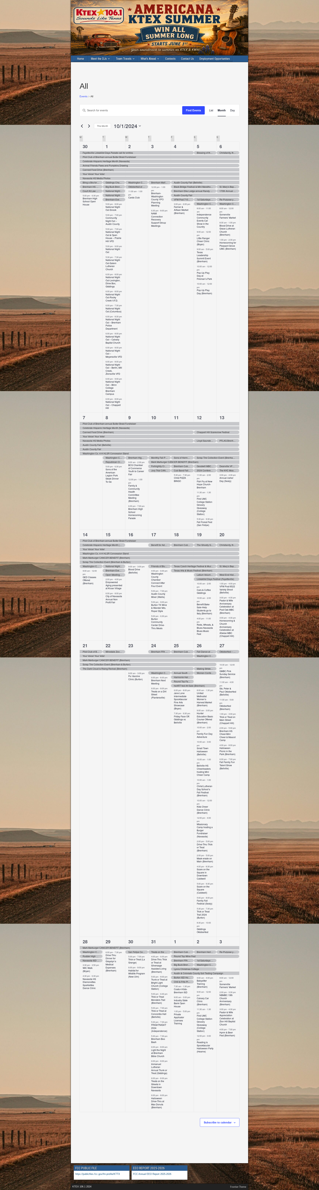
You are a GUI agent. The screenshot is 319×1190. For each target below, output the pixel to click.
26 (199, 645)
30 (85, 146)
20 (221, 534)
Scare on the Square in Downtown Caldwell (203, 874)
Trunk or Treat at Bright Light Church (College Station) (159, 984)
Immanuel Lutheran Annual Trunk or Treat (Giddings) (159, 1068)
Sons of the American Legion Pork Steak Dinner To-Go (112, 475)
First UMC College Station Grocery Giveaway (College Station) (204, 506)
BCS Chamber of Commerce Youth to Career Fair (136, 469)
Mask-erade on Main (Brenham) (205, 860)
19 (199, 534)
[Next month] (89, 126)
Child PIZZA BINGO (180, 479)
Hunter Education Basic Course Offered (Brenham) (205, 718)
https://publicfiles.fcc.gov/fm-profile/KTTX (97, 1174)
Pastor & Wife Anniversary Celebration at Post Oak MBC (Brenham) (226, 606)
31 (153, 941)
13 (221, 417)
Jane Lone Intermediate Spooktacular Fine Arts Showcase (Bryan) (180, 700)
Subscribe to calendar (217, 1122)
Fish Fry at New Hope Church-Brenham (204, 484)
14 (85, 534)
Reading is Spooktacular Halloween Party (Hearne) (205, 1047)
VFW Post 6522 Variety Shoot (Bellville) (227, 589)
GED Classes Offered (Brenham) (89, 580)
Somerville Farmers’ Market (227, 216)
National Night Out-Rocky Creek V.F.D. (113, 297)
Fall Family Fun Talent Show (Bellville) (227, 765)
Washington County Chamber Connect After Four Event (158, 579)
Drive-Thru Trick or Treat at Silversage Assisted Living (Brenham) (159, 965)
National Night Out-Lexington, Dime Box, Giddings (113, 282)
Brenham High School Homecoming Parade (135, 513)
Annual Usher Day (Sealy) (226, 479)
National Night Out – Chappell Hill (113, 404)
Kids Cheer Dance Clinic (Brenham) (203, 809)
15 (108, 534)
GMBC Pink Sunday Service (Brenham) (227, 674)
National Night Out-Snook (113, 208)
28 (85, 941)
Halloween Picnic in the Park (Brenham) (227, 751)
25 (176, 645)
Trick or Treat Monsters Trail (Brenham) (158, 999)
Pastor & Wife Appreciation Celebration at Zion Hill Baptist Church (227, 1018)
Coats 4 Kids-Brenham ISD (180, 991)
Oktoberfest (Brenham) (225, 707)
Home (80, 58)
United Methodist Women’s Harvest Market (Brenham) (204, 699)
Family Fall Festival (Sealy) (204, 902)
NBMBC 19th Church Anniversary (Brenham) (226, 999)
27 (221, 645)
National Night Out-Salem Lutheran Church (113, 264)
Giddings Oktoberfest (202, 930)
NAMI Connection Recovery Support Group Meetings (158, 219)
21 (85, 645)
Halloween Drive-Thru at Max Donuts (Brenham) (157, 1103)
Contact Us (187, 58)
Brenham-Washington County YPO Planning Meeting (157, 199)
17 (153, 534)
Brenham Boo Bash (158, 1040)
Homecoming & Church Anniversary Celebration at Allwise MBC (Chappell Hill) (227, 628)
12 (199, 417)
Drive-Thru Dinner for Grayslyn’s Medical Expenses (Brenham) (111, 962)
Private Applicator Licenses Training (179, 1019)
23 (130, 645)
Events (84, 96)
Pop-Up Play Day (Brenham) (204, 291)
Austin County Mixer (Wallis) (158, 595)
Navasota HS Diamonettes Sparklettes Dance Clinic (89, 983)
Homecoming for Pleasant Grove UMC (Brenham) (227, 245)
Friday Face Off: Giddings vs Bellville (182, 719)
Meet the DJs (99, 58)
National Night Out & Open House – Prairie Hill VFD (113, 236)
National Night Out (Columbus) (113, 310)
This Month (102, 125)
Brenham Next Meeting (158, 682)
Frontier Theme (238, 1187)
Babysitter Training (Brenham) (202, 983)
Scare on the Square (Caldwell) (203, 889)
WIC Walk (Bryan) (87, 969)
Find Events (193, 110)
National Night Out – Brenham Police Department (113, 324)
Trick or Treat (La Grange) (136, 961)
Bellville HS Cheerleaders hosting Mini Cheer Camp (204, 770)
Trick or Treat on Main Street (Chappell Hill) (227, 720)
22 (108, 645)
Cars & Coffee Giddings (204, 591)
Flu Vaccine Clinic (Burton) (135, 677)
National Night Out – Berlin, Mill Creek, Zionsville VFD (114, 369)
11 (176, 417)
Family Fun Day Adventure (204, 735)
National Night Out (113, 250)
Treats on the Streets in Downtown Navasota (157, 1085)
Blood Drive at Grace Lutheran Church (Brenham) (227, 230)
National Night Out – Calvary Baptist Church (113, 339)
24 (153, 645)
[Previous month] (82, 126)
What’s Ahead (148, 58)
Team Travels (123, 58)
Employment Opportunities (214, 58)
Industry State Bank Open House (181, 1003)
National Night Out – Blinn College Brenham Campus (113, 387)
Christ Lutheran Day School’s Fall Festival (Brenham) (204, 790)
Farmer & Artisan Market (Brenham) (181, 210)
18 (176, 534)
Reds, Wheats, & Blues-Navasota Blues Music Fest (205, 629)
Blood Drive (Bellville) (134, 571)
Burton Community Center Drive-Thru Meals (158, 623)
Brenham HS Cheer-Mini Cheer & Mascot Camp (227, 735)
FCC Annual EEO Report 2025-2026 (152, 1174)
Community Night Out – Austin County (113, 220)
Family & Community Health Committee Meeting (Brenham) (134, 493)
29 (108, 941)
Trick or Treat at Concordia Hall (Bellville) (158, 1013)
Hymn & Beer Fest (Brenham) (227, 1034)
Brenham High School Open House (90, 201)
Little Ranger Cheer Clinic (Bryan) (203, 241)
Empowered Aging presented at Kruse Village (114, 585)
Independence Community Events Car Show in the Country (204, 220)
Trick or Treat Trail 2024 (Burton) (203, 914)
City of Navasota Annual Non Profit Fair (114, 599)
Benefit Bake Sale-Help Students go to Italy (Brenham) (204, 609)
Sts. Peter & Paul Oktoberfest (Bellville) (227, 691)
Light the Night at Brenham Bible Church (158, 1053)
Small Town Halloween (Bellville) (202, 751)
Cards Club (134, 197)
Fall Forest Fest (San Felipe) (204, 523)
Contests (170, 58)
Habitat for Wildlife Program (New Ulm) (136, 973)
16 (130, 534)
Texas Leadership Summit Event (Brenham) (204, 257)
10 (153, 417)
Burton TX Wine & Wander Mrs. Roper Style (159, 607)
